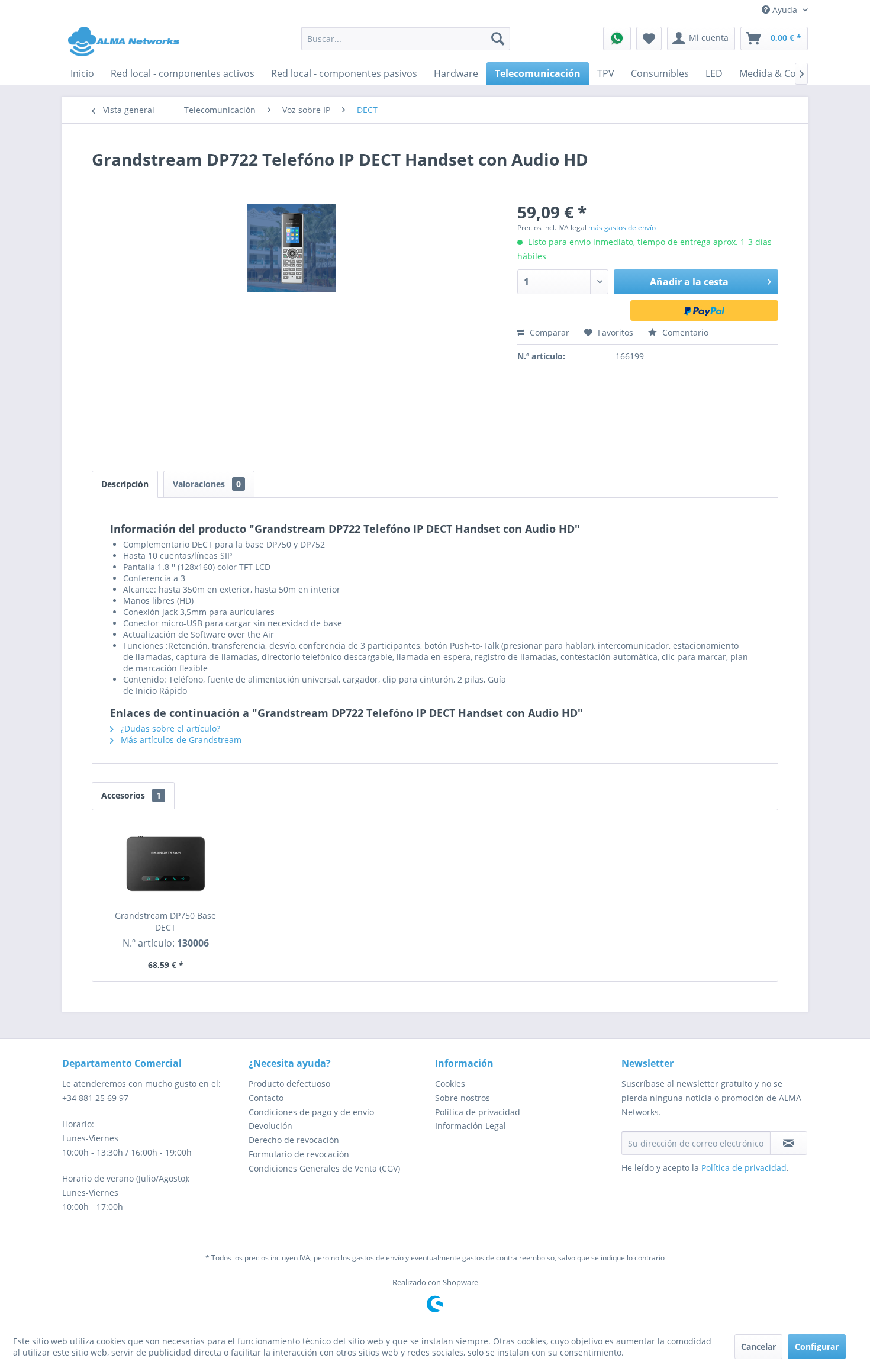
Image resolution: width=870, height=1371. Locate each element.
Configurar (817, 1346)
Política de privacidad (477, 1112)
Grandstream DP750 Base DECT (165, 921)
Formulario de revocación (299, 1154)
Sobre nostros (462, 1097)
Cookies (450, 1083)
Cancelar (758, 1346)
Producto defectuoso (289, 1083)
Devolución (270, 1125)
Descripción (125, 484)
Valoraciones (207, 484)
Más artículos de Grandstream (179, 739)
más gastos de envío (622, 228)
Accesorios (131, 795)
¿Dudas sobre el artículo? (169, 728)
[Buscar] (497, 38)
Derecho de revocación (294, 1139)
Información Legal (470, 1125)
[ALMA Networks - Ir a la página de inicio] (123, 41)
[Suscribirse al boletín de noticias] (788, 1143)
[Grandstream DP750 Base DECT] (165, 862)
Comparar (548, 332)
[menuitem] (405, 38)
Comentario (684, 332)
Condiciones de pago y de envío (311, 1112)
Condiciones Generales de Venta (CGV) (324, 1168)
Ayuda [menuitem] (785, 9)
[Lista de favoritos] (649, 38)
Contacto (266, 1097)
